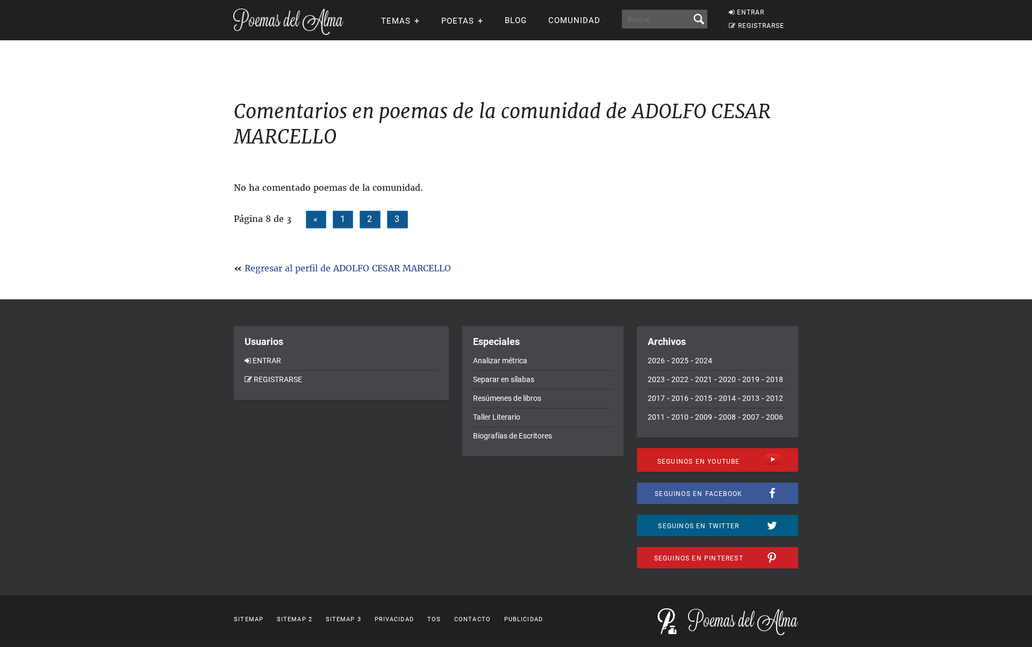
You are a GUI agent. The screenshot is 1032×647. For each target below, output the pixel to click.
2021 (703, 379)
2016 (680, 398)
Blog (516, 20)
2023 (656, 379)
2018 (774, 379)
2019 (750, 379)
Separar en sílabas (503, 379)
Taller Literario (496, 417)
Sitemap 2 (294, 619)
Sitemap (248, 619)
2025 (680, 360)
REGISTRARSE (761, 26)
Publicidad (523, 619)
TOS (434, 619)
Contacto (472, 619)
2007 (750, 417)
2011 (656, 417)
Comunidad (574, 20)
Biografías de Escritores (512, 436)
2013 (750, 398)
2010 (680, 417)
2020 (727, 379)
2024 (703, 360)
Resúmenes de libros (507, 398)
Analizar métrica (500, 360)
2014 (727, 398)
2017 (656, 398)
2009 (703, 417)
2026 (656, 360)
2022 (680, 379)
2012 (774, 398)
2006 (774, 417)
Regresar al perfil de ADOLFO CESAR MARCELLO (348, 268)
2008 (727, 417)
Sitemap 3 (343, 619)
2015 (703, 398)
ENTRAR (750, 12)
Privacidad (394, 619)
